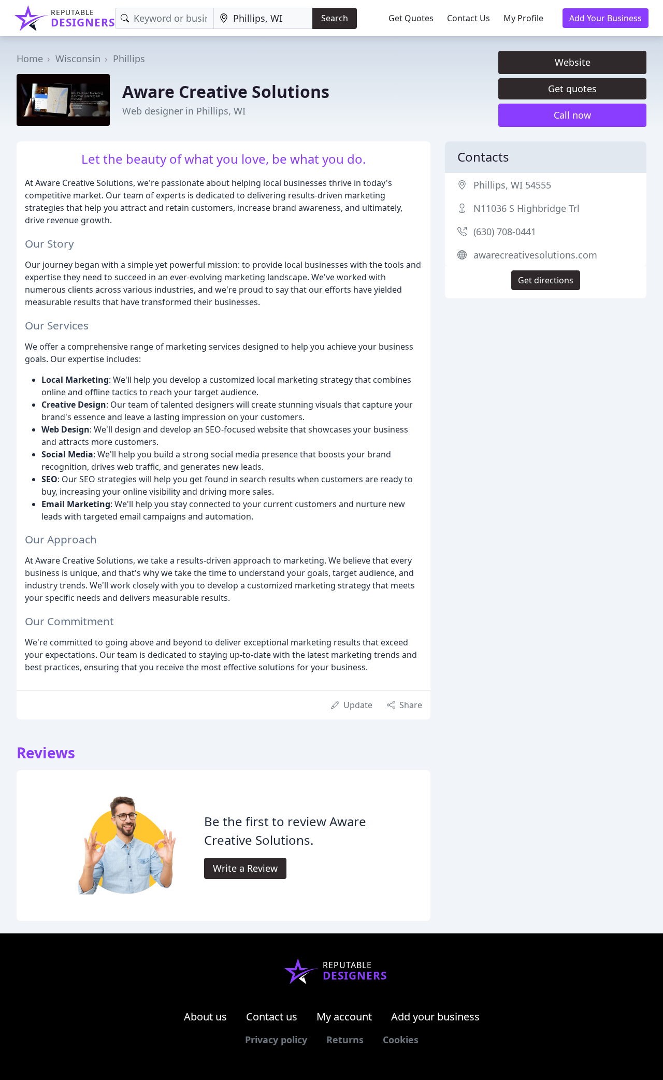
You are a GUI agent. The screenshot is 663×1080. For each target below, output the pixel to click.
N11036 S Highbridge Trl (526, 208)
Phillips (129, 58)
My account (344, 1017)
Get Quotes (411, 18)
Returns (345, 1039)
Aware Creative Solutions (225, 91)
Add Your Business (605, 18)
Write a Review (245, 868)
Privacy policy (276, 1039)
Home (30, 58)
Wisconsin (77, 58)
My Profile (523, 18)
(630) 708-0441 (504, 231)
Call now (572, 115)
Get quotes (572, 88)
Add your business (435, 1017)
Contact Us (468, 18)
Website (572, 62)
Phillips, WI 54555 (512, 185)
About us (205, 1017)
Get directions (545, 280)
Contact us (271, 1017)
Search (334, 18)
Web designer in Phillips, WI (184, 111)
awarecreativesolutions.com (535, 255)
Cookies (401, 1039)
